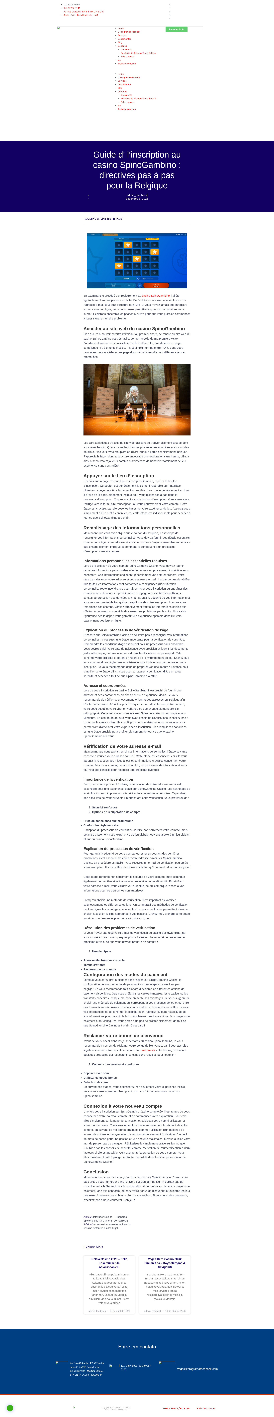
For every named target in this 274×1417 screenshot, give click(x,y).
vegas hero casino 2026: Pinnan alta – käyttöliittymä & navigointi (164, 1263)
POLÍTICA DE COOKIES (206, 1408)
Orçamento (126, 49)
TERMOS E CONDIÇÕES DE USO (176, 1408)
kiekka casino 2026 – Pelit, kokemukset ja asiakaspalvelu (109, 1263)
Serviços (122, 35)
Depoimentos (124, 39)
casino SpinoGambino (156, 295)
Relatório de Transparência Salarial (138, 53)
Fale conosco (127, 56)
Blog (120, 42)
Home (121, 28)
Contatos (122, 46)
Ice (119, 60)
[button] (137, 70)
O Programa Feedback (129, 31)
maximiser (148, 1050)
